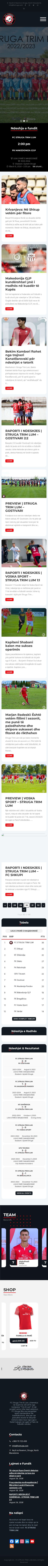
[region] (24, 75)
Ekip (11, 936)
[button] (21, 121)
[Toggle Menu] (43, 19)
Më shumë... (38, 166)
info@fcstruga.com (16, 5)
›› (24, 910)
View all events (24, 1193)
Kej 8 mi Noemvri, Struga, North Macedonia (25, 3)
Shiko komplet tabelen (24, 1019)
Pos (5, 936)
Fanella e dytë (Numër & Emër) (24, 1337)
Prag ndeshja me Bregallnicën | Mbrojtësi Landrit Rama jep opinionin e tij (23, 1485)
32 (38, 905)
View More (8, 1295)
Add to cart (28, 1345)
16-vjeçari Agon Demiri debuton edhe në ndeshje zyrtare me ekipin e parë (23, 1473)
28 (14, 905)
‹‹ (5, 905)
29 (20, 905)
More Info (7, 1220)
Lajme (9, 236)
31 (32, 905)
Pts (43, 936)
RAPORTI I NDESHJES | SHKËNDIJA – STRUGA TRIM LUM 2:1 (24, 1497)
